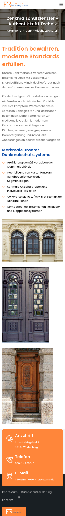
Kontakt (7, 500)
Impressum (10, 492)
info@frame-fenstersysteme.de (34, 479)
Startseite (14, 31)
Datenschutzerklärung (36, 492)
